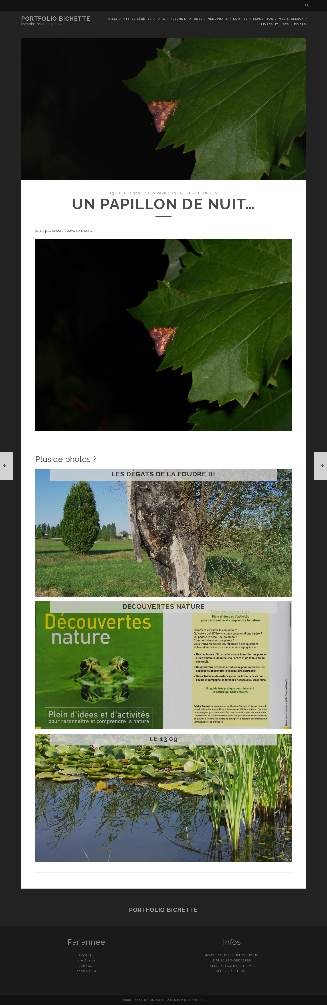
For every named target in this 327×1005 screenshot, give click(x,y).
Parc (161, 18)
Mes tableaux (291, 18)
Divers (300, 24)
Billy (112, 18)
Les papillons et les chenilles (182, 193)
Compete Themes (241, 965)
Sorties (240, 18)
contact (155, 1000)
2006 (81, 971)
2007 (83, 965)
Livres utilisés (275, 24)
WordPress (240, 960)
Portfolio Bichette (55, 18)
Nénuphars (218, 18)
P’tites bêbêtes (137, 18)
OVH (244, 971)
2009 (83, 955)
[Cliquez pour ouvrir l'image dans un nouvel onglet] (163, 429)
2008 (82, 960)
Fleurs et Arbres (186, 18)
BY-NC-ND (250, 955)
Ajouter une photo (185, 1000)
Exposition (263, 18)
